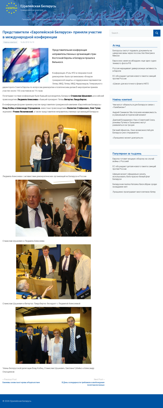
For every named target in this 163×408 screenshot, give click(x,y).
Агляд (73, 19)
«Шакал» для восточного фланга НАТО (131, 83)
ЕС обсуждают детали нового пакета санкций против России (134, 167)
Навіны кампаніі (42, 19)
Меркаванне (86, 19)
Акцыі (99, 19)
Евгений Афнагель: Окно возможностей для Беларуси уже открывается (133, 131)
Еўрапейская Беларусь (38, 6)
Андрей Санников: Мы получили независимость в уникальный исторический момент (135, 113)
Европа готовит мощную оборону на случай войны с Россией (133, 160)
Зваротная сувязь (132, 19)
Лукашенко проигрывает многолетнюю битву (134, 192)
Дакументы (60, 19)
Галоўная (26, 19)
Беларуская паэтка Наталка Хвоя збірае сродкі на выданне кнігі (135, 185)
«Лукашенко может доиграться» (128, 138)
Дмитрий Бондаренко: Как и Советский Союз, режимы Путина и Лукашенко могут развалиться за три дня (134, 122)
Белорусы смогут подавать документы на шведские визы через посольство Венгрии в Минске (134, 53)
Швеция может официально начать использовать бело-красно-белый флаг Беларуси (131, 176)
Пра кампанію (113, 19)
